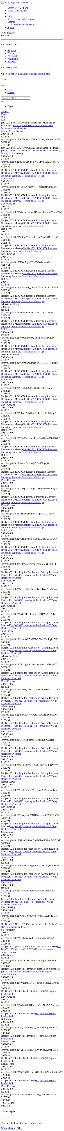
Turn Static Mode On (24, 24)
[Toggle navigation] (30, 3)
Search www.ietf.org (17, 8)
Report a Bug (17, 73)
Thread (10, 92)
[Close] (2, 1118)
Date (9, 89)
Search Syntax (14, 19)
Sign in (10, 27)
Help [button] (9, 16)
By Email (30, 73)
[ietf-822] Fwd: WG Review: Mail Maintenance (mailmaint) (30, 150)
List (3, 120)
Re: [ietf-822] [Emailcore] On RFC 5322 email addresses (31, 948)
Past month (12, 58)
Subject (5, 111)
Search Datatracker (16, 10)
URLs (19, 1128)
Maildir (11, 1128)
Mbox (4, 1128)
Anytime (11, 50)
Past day (11, 53)
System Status (43, 73)
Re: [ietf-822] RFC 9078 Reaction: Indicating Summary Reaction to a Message (29, 174)
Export (10, 106)
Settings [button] (11, 21)
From (4, 114)
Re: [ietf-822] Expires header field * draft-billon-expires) (30, 970)
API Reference (29, 19)
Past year (11, 61)
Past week (12, 56)
